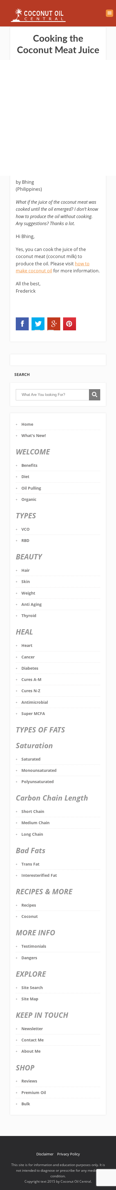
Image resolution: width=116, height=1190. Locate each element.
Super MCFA (33, 713)
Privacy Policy (68, 1154)
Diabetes (29, 668)
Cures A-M (31, 679)
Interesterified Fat (39, 875)
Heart (26, 645)
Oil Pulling (31, 488)
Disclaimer (44, 1154)
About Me (31, 1051)
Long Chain (32, 834)
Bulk (25, 1103)
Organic (28, 499)
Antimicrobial (34, 702)
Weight (28, 593)
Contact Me (32, 1040)
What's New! (33, 435)
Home (27, 424)
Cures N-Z (30, 690)
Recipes (28, 905)
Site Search (32, 987)
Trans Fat (30, 864)
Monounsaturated (39, 770)
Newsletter (32, 1028)
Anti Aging (31, 604)
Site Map (29, 998)
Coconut (29, 916)
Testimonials (33, 946)
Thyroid (28, 615)
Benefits (29, 465)
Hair (25, 570)
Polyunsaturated (37, 781)
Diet (25, 476)
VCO (25, 529)
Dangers (29, 957)
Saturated (31, 759)
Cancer (28, 657)
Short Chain (32, 811)
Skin (25, 581)
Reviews (29, 1081)
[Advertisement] (58, 118)
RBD (25, 540)
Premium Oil (33, 1092)
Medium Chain (35, 822)
